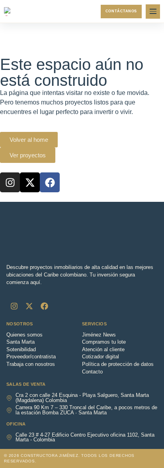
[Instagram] (10, 182)
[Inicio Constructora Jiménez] (22, 11)
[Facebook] (50, 182)
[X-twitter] (30, 182)
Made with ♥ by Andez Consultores (80, 461)
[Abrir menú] (153, 11)
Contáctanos (121, 11)
